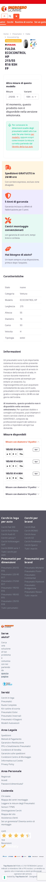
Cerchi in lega (7, 697)
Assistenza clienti (9, 817)
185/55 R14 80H (14, 473)
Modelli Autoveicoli (10, 723)
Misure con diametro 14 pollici (21, 441)
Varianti (28, 91)
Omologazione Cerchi (11, 810)
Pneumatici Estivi (9, 712)
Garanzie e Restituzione (12, 742)
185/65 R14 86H (14, 449)
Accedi (4, 780)
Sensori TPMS (8, 807)
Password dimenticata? (12, 783)
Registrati (5, 776)
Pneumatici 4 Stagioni (11, 719)
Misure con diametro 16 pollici (21, 494)
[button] (4, 16)
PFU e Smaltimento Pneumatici (16, 746)
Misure (9, 91)
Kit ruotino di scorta (10, 708)
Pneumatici (17, 34)
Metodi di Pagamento (11, 739)
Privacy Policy (7, 764)
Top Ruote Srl (21, 876)
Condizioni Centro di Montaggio (16, 757)
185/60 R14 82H (14, 461)
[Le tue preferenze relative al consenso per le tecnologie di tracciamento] (4, 877)
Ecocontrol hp (13, 37)
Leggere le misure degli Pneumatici (18, 803)
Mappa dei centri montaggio (14, 799)
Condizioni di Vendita (11, 749)
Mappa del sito (8, 814)
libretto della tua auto (22, 146)
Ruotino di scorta (24, 22)
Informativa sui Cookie (12, 760)
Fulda (28, 34)
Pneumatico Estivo (13, 41)
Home (6, 34)
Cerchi (10, 22)
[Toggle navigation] (10, 16)
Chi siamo (5, 796)
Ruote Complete (9, 705)
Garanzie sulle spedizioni (13, 753)
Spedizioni (6, 735)
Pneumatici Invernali (11, 715)
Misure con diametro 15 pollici (21, 487)
